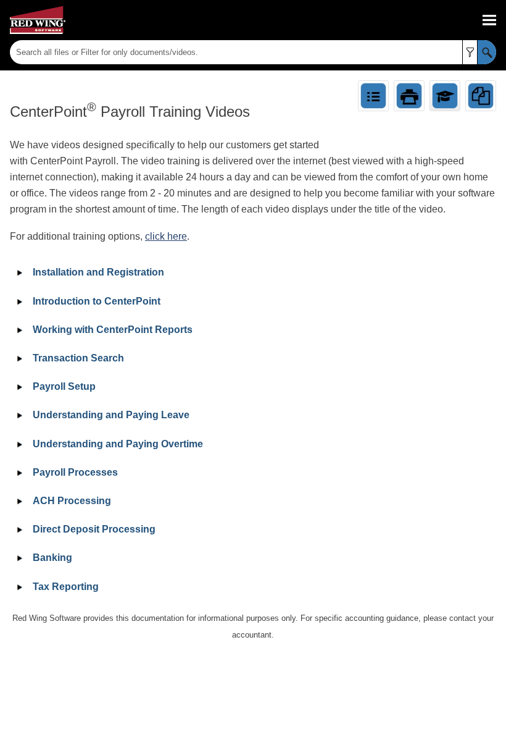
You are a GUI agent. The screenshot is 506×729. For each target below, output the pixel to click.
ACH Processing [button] (72, 500)
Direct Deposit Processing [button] (94, 529)
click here (166, 236)
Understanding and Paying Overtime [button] (118, 444)
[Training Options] (444, 95)
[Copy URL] (480, 95)
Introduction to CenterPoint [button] (96, 301)
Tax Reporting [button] (66, 586)
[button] (470, 52)
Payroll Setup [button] (64, 386)
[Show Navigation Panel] (489, 20)
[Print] (409, 95)
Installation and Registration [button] (98, 272)
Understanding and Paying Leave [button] (111, 415)
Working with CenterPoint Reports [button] (113, 329)
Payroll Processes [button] (75, 472)
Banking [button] (52, 557)
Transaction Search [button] (78, 358)
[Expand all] (373, 95)
